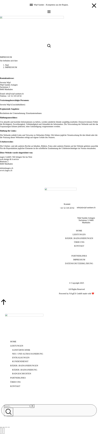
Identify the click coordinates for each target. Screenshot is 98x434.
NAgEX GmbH (75, 293)
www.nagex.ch (6, 170)
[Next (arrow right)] (4, 431)
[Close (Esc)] (1, 427)
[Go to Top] (49, 302)
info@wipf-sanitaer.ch (15, 94)
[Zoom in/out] (9, 427)
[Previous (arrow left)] (1, 431)
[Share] (4, 427)
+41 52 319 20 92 (67, 208)
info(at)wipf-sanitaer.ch (86, 207)
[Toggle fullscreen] (6, 427)
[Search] (8, 412)
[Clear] (32, 406)
